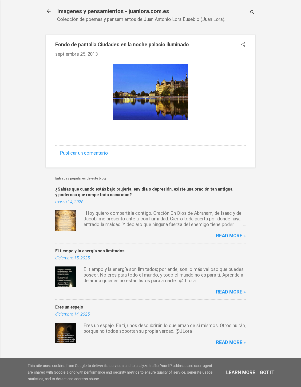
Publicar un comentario (84, 153)
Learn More (240, 372)
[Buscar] (252, 13)
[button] (243, 45)
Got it (267, 372)
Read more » (231, 235)
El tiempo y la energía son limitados (89, 250)
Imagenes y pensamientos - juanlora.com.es (113, 11)
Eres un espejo (69, 307)
